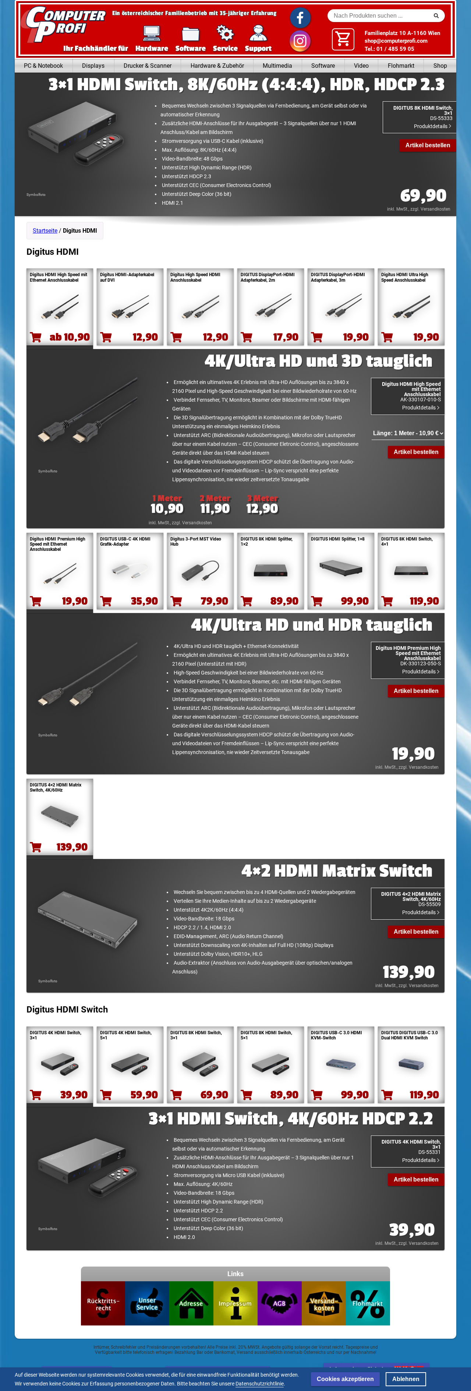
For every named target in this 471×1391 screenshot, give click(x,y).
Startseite (45, 230)
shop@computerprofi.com (396, 41)
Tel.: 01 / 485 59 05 (389, 49)
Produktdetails (431, 126)
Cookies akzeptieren (345, 1379)
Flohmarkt (401, 65)
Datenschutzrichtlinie (260, 1384)
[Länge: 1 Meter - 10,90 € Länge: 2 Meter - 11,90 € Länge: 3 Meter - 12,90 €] (408, 433)
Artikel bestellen (428, 145)
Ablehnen (405, 1379)
